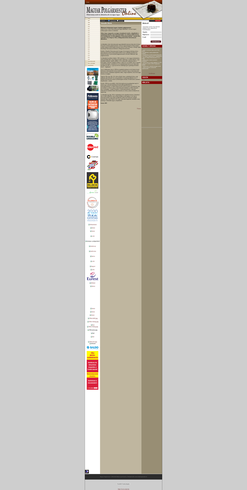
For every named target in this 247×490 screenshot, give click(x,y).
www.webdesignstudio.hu (141, 476)
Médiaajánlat (110, 18)
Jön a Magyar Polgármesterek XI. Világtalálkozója (152, 56)
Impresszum (103, 18)
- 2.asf (143, 79)
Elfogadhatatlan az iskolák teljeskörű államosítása (152, 54)
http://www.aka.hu (123, 489)
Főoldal (87, 2)
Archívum (152, 73)
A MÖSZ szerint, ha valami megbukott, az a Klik (152, 62)
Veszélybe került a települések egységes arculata (151, 66)
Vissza (139, 108)
